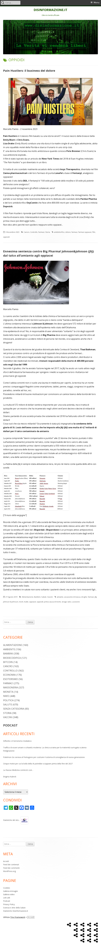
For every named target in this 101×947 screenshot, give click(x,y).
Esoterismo (10, 679)
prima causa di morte (52, 602)
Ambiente (9, 649)
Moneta (8, 691)
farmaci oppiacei (85, 232)
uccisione (76, 602)
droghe (84, 597)
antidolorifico (59, 232)
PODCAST (10, 725)
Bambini (37, 597)
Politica (8, 700)
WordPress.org (9, 871)
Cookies (6, 888)
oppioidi (6, 237)
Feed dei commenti (11, 868)
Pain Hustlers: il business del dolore (29, 70)
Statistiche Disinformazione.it (15, 911)
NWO (6, 696)
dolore (68, 232)
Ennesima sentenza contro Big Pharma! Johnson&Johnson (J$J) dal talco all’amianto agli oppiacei (48, 253)
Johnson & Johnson (10, 602)
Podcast (6, 901)
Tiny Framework (17, 917)
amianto (60, 597)
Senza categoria (13, 708)
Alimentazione (27, 597)
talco (69, 602)
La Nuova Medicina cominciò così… (18, 770)
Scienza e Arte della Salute (14, 907)
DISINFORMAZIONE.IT (50, 10)
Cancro (26, 232)
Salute (43, 597)
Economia (9, 674)
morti (21, 602)
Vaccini (50, 597)
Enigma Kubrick (9, 776)
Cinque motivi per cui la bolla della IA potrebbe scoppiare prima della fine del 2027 (38, 763)
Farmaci (41, 232)
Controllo (33, 232)
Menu (96, 2)
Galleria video (9, 894)
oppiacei (32, 602)
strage (64, 602)
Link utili (6, 897)
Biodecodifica (12, 657)
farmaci (74, 232)
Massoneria (10, 687)
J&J (96, 597)
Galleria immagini (10, 891)
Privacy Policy (9, 904)
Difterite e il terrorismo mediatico (17, 741)
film (93, 232)
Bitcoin (8, 662)
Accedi (6, 861)
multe (26, 602)
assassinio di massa (72, 597)
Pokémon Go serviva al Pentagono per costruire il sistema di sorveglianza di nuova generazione (44, 757)
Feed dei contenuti (11, 864)
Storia (47, 232)
